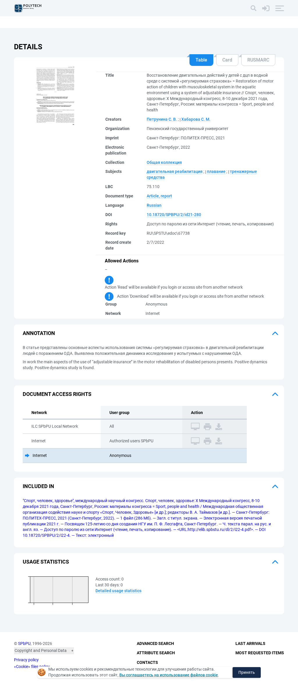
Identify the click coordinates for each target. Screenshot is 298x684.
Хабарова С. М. (195, 119)
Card (227, 60)
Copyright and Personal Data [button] (41, 650)
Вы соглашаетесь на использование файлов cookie (168, 675)
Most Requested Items (259, 652)
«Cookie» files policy (32, 666)
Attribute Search (156, 652)
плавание (216, 171)
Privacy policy (26, 659)
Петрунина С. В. (162, 119)
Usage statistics (46, 562)
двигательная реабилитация (175, 171)
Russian (154, 205)
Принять (246, 672)
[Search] (253, 8)
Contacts (147, 662)
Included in (38, 486)
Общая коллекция (164, 162)
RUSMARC (258, 60)
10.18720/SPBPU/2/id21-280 (174, 214)
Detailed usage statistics (118, 590)
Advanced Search (155, 643)
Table (201, 60)
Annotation (39, 333)
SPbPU (24, 643)
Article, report (159, 196)
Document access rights (57, 394)
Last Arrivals (250, 643)
